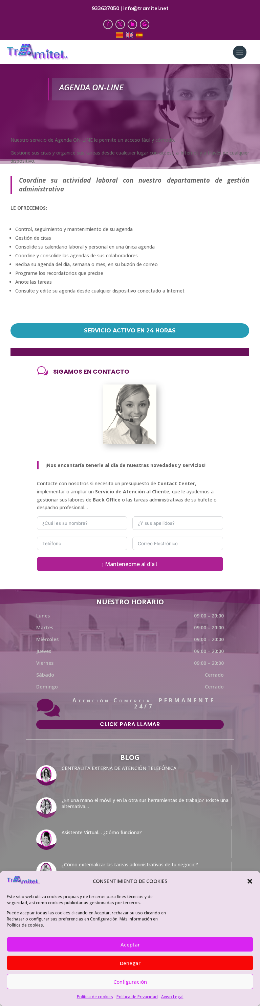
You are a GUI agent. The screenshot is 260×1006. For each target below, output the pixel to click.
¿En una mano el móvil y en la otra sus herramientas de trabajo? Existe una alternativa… (145, 803)
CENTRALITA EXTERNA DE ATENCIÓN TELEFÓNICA (119, 768)
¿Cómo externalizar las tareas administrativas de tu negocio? (130, 864)
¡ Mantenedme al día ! (129, 564)
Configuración (130, 981)
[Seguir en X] (120, 24)
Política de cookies (95, 997)
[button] (249, 881)
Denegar (130, 963)
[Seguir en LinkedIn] (132, 24)
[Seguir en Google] (144, 24)
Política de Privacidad (137, 997)
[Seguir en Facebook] (108, 24)
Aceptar (130, 944)
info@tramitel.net (146, 8)
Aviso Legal (172, 997)
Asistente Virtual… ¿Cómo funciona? (102, 832)
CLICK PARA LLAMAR (130, 724)
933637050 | (107, 8)
